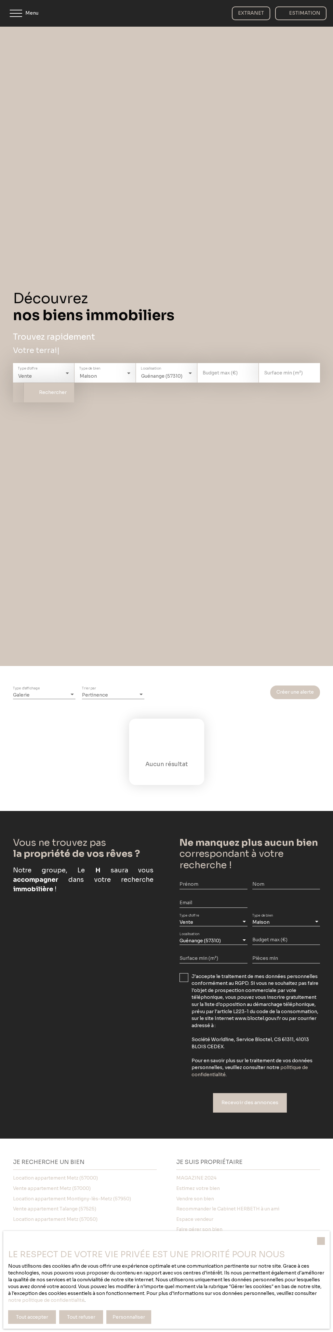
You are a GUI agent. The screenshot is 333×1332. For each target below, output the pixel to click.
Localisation (151, 368)
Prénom (189, 884)
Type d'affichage (26, 688)
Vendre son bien (195, 1199)
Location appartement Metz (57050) (55, 1219)
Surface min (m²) (283, 373)
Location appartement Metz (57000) (55, 1178)
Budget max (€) (220, 373)
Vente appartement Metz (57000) (52, 1188)
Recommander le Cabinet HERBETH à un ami (227, 1209)
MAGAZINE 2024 (196, 1178)
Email (186, 903)
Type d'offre (27, 368)
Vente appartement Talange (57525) (54, 1209)
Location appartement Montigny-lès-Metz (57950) (72, 1199)
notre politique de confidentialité (46, 1300)
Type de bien (89, 368)
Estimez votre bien (198, 1188)
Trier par (89, 688)
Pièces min (265, 958)
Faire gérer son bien (199, 1229)
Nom (258, 884)
